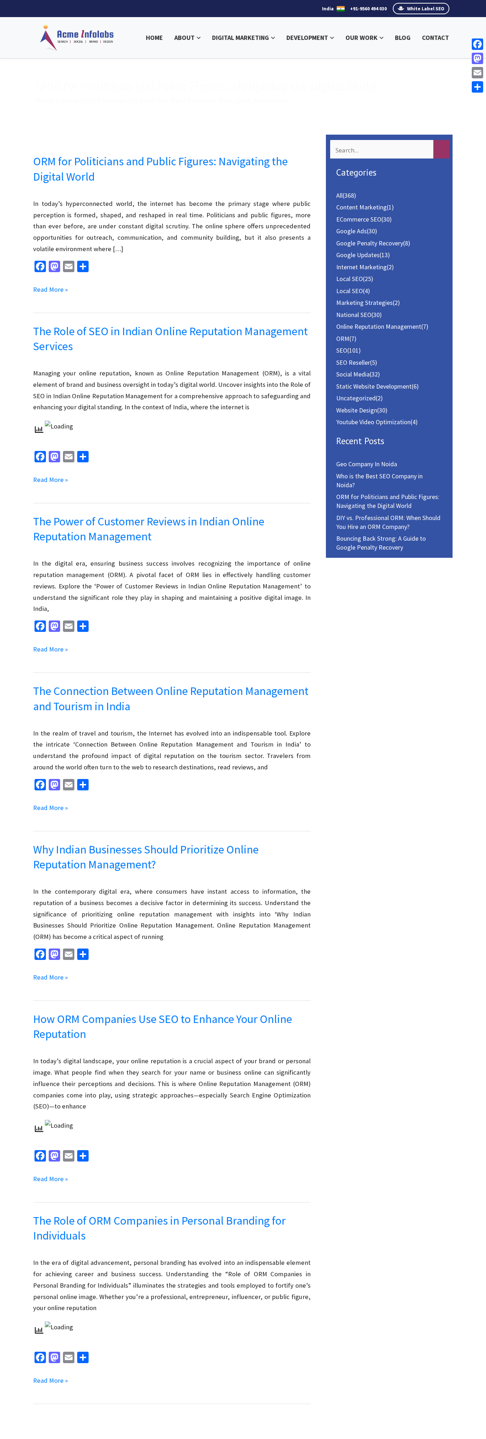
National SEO (353, 315)
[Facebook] (477, 44)
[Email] (477, 73)
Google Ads (351, 231)
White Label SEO (425, 8)
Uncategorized (356, 398)
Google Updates (358, 255)
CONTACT (435, 37)
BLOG (403, 37)
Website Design (356, 410)
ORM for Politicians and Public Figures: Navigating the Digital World (387, 501)
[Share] (477, 87)
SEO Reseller (353, 362)
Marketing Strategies (364, 302)
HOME (154, 37)
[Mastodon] (477, 58)
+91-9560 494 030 (368, 8)
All (339, 195)
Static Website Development (374, 386)
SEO (341, 350)
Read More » (50, 290)
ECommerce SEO (358, 219)
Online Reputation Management (378, 326)
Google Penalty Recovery (369, 243)
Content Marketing (361, 207)
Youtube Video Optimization (373, 422)
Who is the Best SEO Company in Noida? (379, 480)
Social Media (353, 374)
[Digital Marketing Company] (77, 36)
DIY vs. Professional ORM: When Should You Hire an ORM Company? (388, 522)
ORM (342, 338)
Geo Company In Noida (366, 464)
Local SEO (349, 279)
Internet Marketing (361, 267)
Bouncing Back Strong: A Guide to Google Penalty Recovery (381, 542)
